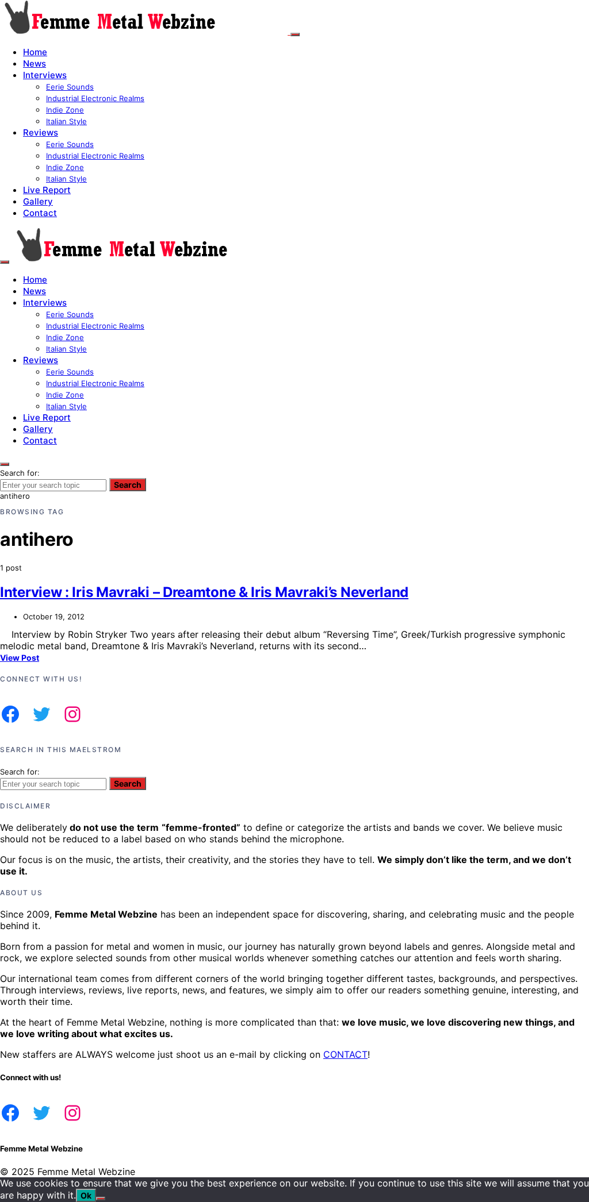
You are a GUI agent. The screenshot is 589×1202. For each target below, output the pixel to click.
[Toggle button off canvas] (295, 34)
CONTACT (345, 1054)
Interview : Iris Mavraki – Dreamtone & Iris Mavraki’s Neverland (204, 592)
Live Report (47, 189)
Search (127, 485)
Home (35, 52)
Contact (40, 212)
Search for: (20, 472)
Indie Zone (65, 109)
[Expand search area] (4, 262)
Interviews (45, 75)
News (34, 63)
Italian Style (66, 121)
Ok (86, 1195)
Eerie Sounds (70, 86)
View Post (19, 657)
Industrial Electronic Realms (95, 98)
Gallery (38, 201)
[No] (100, 1198)
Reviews (40, 132)
